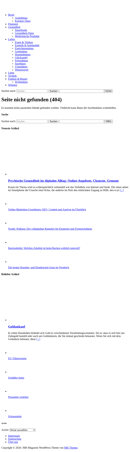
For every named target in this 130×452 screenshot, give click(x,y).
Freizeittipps (21, 60)
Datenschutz (14, 438)
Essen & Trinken (24, 42)
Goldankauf (16, 326)
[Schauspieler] (21, 410)
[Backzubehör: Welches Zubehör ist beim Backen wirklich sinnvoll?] (21, 242)
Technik (12, 75)
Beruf (11, 14)
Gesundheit (14, 27)
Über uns (13, 441)
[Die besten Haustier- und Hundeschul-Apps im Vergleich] (21, 261)
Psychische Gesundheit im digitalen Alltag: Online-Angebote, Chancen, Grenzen (63, 180)
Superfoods (21, 30)
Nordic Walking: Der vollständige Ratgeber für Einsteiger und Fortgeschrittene (50, 228)
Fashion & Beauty (18, 78)
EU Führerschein (17, 358)
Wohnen (12, 85)
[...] (122, 190)
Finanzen (13, 24)
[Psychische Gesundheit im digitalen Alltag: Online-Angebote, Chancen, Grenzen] (42, 174)
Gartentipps (21, 51)
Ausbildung (21, 17)
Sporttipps (20, 63)
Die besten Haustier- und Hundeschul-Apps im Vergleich (38, 267)
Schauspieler (15, 416)
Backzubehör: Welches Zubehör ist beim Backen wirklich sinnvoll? (44, 248)
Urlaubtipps (21, 66)
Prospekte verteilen (18, 397)
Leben (11, 39)
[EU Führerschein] (21, 352)
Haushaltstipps (22, 54)
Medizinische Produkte (27, 36)
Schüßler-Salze (16, 377)
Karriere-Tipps (22, 20)
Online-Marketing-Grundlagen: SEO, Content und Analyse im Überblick (47, 209)
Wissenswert (21, 69)
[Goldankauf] (42, 320)
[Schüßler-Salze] (21, 372)
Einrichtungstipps (24, 48)
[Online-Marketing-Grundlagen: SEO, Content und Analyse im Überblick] (21, 203)
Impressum (14, 435)
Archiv (5, 429)
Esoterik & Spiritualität (27, 45)
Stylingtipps (21, 81)
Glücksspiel (21, 57)
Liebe (11, 72)
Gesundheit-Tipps (24, 33)
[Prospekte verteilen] (21, 391)
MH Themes (71, 447)
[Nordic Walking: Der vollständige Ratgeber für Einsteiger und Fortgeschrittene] (21, 223)
